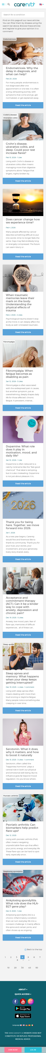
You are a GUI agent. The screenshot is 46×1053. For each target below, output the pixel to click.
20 (15, 967)
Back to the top (34, 949)
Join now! (13, 1050)
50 (37, 967)
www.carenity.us (16, 1033)
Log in (33, 1050)
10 (8, 967)
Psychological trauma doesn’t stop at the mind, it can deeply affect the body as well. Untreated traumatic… (23, 322)
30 (22, 967)
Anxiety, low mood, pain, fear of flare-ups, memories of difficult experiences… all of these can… (20, 624)
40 (29, 967)
